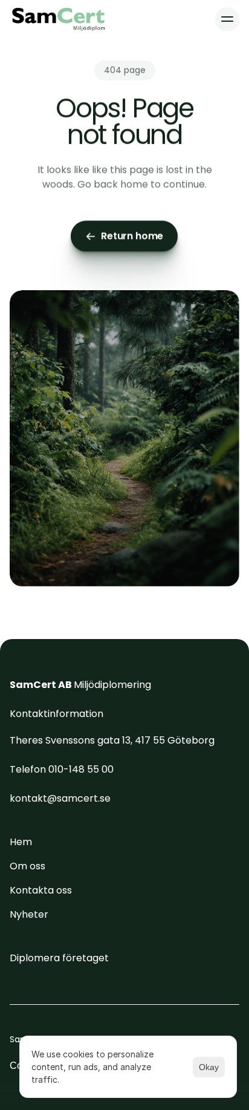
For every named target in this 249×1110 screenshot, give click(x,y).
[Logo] (59, 19)
